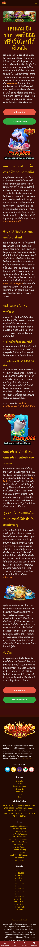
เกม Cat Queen (19, 847)
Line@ (19, 794)
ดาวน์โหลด (19, 784)
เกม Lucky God (19, 852)
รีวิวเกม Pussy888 (19, 786)
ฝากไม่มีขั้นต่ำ (20, 907)
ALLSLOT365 (27, 759)
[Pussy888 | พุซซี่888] (4, 3)
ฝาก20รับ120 (19, 891)
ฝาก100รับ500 (19, 899)
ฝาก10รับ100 (19, 881)
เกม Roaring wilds (20, 829)
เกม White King (20, 844)
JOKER (17, 813)
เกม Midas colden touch (19, 826)
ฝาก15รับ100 (19, 886)
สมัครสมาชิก (19, 789)
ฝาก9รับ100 (19, 878)
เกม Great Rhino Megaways (19, 839)
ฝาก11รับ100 (19, 883)
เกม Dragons (19, 860)
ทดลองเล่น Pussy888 (13, 283)
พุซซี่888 (18, 808)
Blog (19, 797)
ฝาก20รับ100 (19, 889)
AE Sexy (16, 816)
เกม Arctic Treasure (19, 834)
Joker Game (28, 808)
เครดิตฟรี (19, 910)
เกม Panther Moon (19, 842)
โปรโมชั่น (19, 781)
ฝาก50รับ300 (19, 896)
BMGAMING (8, 813)
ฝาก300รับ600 (19, 904)
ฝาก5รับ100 (19, 875)
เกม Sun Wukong (19, 850)
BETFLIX (23, 816)
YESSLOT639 (9, 808)
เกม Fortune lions (19, 836)
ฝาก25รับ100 (19, 894)
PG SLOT (6, 805)
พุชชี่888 (24, 813)
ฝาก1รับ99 (19, 870)
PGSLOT (18, 811)
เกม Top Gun (19, 857)
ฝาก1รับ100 (19, 873)
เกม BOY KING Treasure (19, 855)
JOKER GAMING (18, 805)
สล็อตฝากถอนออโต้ (12, 221)
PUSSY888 (12, 83)
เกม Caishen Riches (19, 831)
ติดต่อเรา (19, 792)
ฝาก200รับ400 (19, 902)
